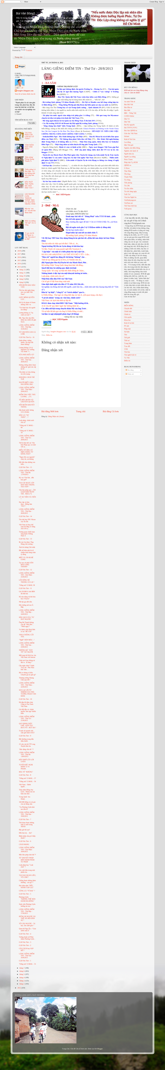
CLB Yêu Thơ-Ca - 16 (26, 337)
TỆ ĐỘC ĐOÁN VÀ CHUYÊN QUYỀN (26, 401)
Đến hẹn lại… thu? (25, 833)
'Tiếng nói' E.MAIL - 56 (27, 781)
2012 (19, 988)
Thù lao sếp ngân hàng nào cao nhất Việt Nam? (26, 292)
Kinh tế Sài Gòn (129, 139)
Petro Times (128, 159)
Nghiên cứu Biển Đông (132, 148)
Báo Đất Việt (128, 104)
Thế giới (127, 337)
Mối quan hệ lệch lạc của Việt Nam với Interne (27, 656)
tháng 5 (22, 974)
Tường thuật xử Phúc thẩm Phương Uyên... (27, 938)
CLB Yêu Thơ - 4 (25, 934)
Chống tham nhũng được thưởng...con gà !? (27, 881)
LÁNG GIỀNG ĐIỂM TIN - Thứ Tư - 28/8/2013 (26, 438)
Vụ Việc (127, 358)
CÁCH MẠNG (24, 844)
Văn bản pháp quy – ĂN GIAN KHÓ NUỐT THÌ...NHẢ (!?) (27, 492)
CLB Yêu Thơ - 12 (25, 570)
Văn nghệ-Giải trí (130, 355)
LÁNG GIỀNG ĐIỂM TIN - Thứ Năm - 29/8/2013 (26, 389)
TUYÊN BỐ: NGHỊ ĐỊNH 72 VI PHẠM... (26, 767)
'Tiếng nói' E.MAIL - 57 (27, 778)
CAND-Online (129, 116)
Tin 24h (127, 186)
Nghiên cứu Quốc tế (131, 151)
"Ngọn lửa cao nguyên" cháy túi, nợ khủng (27, 458)
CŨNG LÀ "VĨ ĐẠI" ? (27, 891)
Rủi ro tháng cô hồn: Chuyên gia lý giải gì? (27, 673)
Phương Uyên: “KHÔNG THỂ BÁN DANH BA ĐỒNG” (27, 899)
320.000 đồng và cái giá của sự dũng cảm (27, 803)
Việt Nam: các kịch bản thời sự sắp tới (56, 300)
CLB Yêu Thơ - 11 (25, 588)
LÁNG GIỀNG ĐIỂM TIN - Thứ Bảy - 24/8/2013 (26, 612)
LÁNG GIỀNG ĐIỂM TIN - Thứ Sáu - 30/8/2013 (26, 360)
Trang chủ (18, 57)
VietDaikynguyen (130, 200)
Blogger (100, 1049)
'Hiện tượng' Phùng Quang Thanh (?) (29, 159)
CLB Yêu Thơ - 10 (25, 699)
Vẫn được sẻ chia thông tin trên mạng (27, 373)
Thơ (125, 335)
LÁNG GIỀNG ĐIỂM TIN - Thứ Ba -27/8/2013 (26, 472)
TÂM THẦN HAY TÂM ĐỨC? (29, 147)
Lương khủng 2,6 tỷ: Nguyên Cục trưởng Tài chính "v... (26, 349)
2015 (19, 260)
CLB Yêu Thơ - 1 (25, 961)
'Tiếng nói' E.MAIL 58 (27, 585)
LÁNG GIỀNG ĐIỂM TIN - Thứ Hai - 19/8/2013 (26, 814)
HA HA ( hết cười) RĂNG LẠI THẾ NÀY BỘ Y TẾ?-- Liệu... (66, 254)
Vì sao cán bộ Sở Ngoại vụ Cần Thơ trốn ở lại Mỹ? (30, 236)
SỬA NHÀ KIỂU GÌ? (26, 355)
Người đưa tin (129, 154)
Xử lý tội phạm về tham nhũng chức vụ (27, 303)
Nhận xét (130, 374)
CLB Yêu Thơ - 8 (25, 775)
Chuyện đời (128, 308)
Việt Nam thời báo (130, 206)
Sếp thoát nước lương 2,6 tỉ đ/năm (26, 411)
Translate (29, 50)
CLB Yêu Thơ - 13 (25, 539)
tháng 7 (22, 968)
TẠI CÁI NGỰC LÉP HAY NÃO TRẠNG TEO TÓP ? (27, 485)
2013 (19, 267)
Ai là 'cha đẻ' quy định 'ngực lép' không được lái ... (61, 306)
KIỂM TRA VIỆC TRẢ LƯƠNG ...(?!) (27, 395)
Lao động (127, 142)
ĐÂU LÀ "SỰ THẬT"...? (24, 416)
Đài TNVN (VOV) (130, 128)
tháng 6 (22, 971)
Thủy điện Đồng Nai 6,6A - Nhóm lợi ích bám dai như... (27, 792)
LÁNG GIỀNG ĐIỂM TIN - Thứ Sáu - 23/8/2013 (26, 645)
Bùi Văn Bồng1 (25, 13)
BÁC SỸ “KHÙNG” (26, 772)
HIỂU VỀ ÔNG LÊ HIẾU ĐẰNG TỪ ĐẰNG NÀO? (26, 452)
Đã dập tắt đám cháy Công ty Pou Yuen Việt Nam (26, 704)
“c (59, 126)
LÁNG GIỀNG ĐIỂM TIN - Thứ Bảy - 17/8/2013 (26, 911)
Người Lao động (130, 157)
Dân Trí (127, 119)
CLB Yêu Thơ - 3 (25, 942)
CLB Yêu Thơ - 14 (25, 516)
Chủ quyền (128, 317)
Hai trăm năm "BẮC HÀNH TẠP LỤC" (26, 886)
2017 (19, 254)
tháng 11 (22, 273)
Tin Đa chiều (128, 188)
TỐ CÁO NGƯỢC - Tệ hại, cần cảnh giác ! (27, 924)
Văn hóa (127, 352)
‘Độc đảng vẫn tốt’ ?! (26, 749)
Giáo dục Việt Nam (130, 133)
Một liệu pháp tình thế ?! (27, 855)
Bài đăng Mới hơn (49, 411)
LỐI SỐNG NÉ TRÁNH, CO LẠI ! (26, 581)
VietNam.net (128, 203)
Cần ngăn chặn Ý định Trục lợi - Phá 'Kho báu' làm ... (26, 667)
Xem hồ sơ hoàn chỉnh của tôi (25, 94)
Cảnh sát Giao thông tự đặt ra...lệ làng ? (27, 661)
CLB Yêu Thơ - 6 (25, 841)
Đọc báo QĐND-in (130, 130)
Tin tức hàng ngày (130, 191)
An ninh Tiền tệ (129, 102)
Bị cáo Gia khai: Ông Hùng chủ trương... (26, 543)
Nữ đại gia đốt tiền (25, 602)
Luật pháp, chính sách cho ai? (53, 276)
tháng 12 (22, 270)
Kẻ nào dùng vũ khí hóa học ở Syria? (27, 598)
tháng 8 (22, 282)
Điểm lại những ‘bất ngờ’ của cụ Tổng (30, 223)
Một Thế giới (128, 145)
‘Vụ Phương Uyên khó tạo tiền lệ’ (27, 808)
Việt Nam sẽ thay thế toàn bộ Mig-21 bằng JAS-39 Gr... (27, 526)
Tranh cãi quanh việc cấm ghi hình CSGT (27, 732)
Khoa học (127, 320)
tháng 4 (22, 977)
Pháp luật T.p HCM (131, 162)
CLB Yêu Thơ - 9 (25, 736)
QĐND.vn (127, 165)
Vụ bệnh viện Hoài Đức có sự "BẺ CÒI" (27, 630)
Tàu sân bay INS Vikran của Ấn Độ (27, 520)
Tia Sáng (127, 180)
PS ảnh (126, 326)
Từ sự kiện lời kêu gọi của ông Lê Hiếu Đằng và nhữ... (63, 311)
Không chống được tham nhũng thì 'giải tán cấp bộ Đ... (27, 367)
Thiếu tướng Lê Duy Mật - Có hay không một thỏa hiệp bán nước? (30, 173)
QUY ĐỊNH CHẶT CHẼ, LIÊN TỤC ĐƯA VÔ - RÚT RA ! (27, 725)
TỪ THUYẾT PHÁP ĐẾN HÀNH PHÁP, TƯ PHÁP (27, 860)
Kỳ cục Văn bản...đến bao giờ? (26, 478)
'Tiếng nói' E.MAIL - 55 (27, 964)
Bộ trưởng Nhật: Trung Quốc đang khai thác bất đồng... (63, 265)
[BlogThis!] (84, 332)
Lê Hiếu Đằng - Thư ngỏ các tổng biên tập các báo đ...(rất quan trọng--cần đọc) (72, 295)
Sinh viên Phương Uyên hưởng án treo (27, 905)
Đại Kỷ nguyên (129, 125)
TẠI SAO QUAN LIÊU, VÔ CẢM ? (27, 876)
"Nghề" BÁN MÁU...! (26, 640)
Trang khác (128, 343)
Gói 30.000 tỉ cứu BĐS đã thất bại (27, 592)
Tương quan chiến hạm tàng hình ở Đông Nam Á (27, 534)
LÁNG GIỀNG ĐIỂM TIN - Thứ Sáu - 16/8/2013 (26, 956)
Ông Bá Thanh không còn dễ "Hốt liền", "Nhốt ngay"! (26, 624)
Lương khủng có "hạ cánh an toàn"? (26, 314)
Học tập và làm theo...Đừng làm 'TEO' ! (25, 504)
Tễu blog (127, 174)
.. (65, 303)
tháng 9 (22, 279)
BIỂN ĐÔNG (128, 306)
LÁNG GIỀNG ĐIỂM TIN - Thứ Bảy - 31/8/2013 (26, 327)
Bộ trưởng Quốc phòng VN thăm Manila (81, 235)
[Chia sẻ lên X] (87, 332)
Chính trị (127, 314)
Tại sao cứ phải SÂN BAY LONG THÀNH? (26, 565)
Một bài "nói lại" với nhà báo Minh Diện (30, 210)
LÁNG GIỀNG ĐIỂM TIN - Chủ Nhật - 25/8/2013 (26, 575)
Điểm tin (49, 335)
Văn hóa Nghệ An (130, 197)
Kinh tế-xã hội (129, 323)
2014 (19, 264)
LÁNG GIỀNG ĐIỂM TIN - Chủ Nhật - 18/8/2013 (26, 849)
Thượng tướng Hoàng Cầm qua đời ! (26, 679)
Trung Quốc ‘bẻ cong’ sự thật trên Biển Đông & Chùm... (63, 271)
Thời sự (126, 340)
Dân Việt (127, 122)
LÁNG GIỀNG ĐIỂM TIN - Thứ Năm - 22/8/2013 (26, 685)
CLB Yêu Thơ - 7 (25, 819)
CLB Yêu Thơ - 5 (25, 894)
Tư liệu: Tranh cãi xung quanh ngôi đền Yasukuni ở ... (62, 249)
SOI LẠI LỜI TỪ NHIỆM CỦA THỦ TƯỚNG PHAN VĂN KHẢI (27, 693)
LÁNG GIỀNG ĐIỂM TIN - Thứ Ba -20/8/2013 (26, 754)
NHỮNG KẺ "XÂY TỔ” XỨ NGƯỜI (26, 651)
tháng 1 (22, 984)
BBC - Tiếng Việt (130, 113)
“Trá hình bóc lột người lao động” (27, 309)
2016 (19, 257)
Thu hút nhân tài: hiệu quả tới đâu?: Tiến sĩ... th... (60, 243)
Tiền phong (128, 183)
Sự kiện (126, 332)
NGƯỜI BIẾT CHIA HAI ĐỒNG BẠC (26, 383)
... (64, 252)
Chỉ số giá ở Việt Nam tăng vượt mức (56, 281)
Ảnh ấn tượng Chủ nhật (27, 547)
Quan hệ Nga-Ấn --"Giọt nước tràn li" (27, 930)
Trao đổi (127, 346)
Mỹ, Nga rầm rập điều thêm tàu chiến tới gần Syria (27, 320)
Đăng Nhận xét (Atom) (56, 416)
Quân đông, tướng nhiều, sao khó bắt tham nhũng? (26, 342)
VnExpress (128, 209)
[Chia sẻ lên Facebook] (89, 332)
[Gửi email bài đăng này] (82, 332)
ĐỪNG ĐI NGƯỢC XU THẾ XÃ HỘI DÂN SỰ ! (27, 918)
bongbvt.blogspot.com (25, 91)
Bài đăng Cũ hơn (111, 411)
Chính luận (128, 311)
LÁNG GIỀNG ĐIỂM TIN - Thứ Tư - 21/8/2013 (26, 718)
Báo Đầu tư (128, 107)
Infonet (126, 136)
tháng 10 (22, 276)
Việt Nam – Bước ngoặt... (25, 785)
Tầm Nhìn (127, 171)
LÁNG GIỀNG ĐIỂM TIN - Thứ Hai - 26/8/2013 (26, 511)
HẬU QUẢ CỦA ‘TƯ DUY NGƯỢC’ (26, 618)
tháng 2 (22, 981)
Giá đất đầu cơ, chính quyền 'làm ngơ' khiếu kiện (27, 711)
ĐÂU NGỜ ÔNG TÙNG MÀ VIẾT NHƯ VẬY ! (29, 185)
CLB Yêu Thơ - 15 (25, 467)
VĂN (126, 349)
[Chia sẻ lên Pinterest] (91, 332)
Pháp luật (127, 329)
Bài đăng (130, 370)
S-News (126, 168)
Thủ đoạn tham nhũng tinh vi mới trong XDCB (26, 824)
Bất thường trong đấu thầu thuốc (26, 740)
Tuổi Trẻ (127, 194)
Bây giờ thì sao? (24, 830)
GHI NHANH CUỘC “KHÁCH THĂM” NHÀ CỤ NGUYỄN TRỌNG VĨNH (30, 199)
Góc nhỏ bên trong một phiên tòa (27, 871)
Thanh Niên (128, 177)
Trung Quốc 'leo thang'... (24, 798)
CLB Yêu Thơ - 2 (25, 945)
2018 (19, 251)
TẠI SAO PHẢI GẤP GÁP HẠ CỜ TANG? (29, 136)
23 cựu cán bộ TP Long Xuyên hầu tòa (27, 745)
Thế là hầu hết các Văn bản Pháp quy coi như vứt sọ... (27, 445)
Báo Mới (127, 110)
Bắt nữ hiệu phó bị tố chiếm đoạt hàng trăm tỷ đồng (27, 552)
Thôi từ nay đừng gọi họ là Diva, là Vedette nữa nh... (62, 260)
